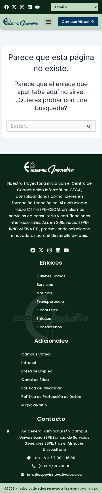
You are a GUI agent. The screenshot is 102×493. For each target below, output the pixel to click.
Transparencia (50, 301)
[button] (48, 21)
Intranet (29, 362)
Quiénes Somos (51, 276)
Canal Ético (47, 310)
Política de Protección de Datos (51, 396)
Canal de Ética (35, 379)
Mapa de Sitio (34, 405)
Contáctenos (49, 327)
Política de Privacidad (41, 388)
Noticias (44, 293)
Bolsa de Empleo (36, 371)
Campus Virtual (36, 354)
